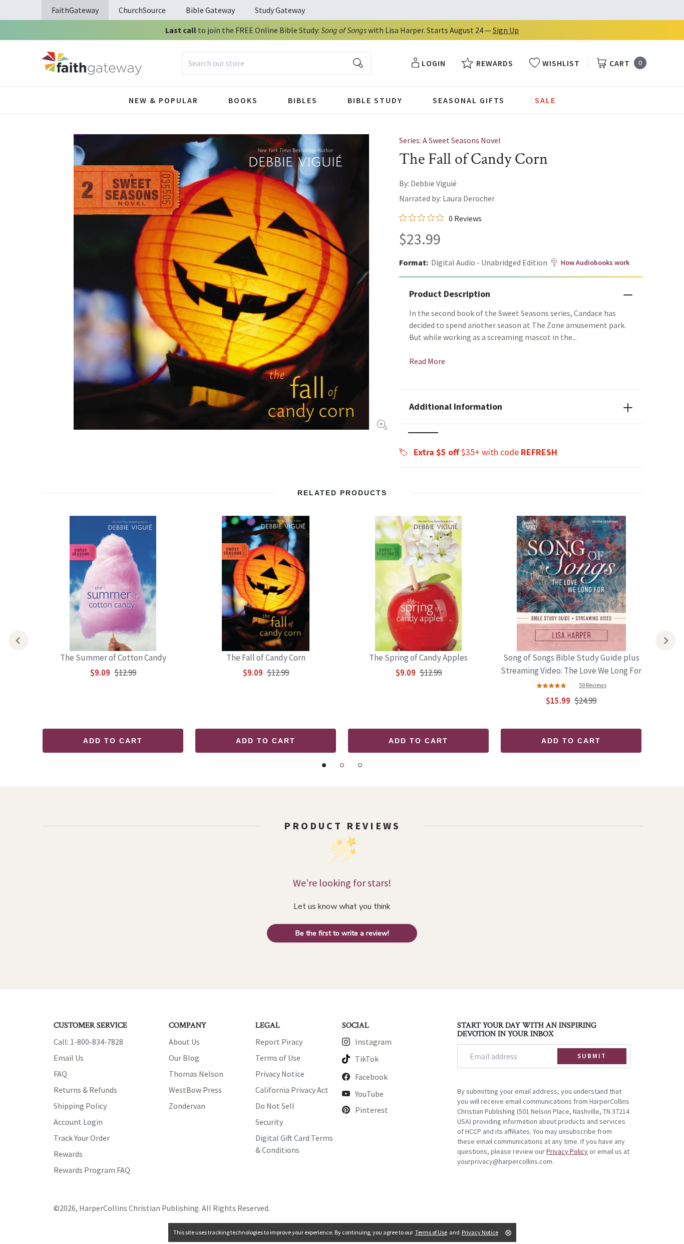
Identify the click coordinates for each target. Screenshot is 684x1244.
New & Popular (163, 100)
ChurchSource (142, 10)
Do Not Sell (274, 1106)
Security (269, 1122)
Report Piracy (278, 1042)
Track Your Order (82, 1138)
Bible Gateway (210, 10)
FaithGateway (75, 10)
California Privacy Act (291, 1090)
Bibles (302, 100)
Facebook (371, 1077)
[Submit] (358, 63)
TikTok (367, 1059)
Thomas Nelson (196, 1074)
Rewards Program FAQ (92, 1170)
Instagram (373, 1042)
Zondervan (187, 1106)
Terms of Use (277, 1058)
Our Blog (184, 1058)
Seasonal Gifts (469, 100)
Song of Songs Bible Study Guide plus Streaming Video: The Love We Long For (571, 664)
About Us (184, 1042)
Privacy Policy (567, 1151)
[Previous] (19, 641)
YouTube (369, 1094)
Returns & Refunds (85, 1090)
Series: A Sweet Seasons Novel (450, 140)
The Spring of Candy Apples (418, 657)
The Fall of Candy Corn (265, 657)
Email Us (69, 1058)
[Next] (665, 641)
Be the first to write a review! (342, 933)
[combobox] (277, 63)
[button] (423, 432)
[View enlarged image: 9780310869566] (221, 282)
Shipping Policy (80, 1106)
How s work (595, 262)
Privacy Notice (279, 1074)
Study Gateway (280, 10)
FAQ (60, 1074)
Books (243, 100)
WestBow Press (195, 1090)
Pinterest (371, 1110)
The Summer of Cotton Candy (113, 657)
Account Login (78, 1122)
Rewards (68, 1154)
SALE (545, 100)
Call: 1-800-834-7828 (88, 1042)
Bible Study (375, 100)
